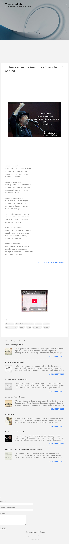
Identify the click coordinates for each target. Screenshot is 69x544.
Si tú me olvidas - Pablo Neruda (16, 379)
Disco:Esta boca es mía (24, 324)
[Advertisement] (34, 37)
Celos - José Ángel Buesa (14, 345)
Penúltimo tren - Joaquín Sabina (16, 432)
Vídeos (46, 327)
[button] (63, 67)
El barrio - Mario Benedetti (14, 362)
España (38, 324)
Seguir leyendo (56, 357)
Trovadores (37, 327)
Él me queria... (10, 414)
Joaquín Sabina (43, 262)
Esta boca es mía (57, 262)
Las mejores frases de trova (15, 397)
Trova (29, 327)
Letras (21, 327)
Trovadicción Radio (13, 4)
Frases (46, 324)
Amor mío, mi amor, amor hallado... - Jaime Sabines (23, 449)
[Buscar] (67, 4)
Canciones (9, 324)
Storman (40, 536)
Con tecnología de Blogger (35, 532)
